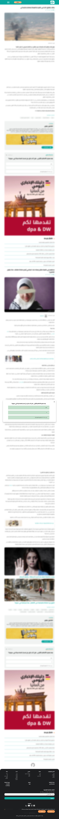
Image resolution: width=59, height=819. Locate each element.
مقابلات (16, 778)
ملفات (17, 775)
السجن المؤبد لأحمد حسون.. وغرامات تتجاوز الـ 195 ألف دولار (42, 261)
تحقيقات (32, 609)
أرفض (42, 811)
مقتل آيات (21, 382)
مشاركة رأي (52, 784)
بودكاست (8, 785)
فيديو (17, 776)
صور (29, 784)
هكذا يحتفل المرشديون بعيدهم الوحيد (47, 242)
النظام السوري (38, 117)
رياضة (7, 773)
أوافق (51, 811)
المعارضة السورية (46, 117)
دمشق (37, 609)
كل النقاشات (9, 155)
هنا (36, 111)
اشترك (52, 798)
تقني (29, 775)
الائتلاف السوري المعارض (25, 117)
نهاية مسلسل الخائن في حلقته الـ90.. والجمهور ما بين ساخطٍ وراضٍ (41, 254)
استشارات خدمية (27, 773)
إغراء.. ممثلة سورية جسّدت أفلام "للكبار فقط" (45, 257)
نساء (40, 775)
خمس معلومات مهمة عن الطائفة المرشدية (45, 250)
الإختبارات (8, 784)
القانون (10, 609)
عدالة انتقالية (52, 782)
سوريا (52, 117)
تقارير (54, 773)
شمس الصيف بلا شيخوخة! (49, 265)
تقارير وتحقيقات (51, 771)
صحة (40, 771)
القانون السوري (40, 612)
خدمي (29, 771)
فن (7, 775)
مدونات (53, 777)
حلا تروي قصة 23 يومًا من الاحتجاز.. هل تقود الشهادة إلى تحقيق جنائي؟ (40, 246)
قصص (54, 776)
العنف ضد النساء (23, 612)
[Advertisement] (29, 73)
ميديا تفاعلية (7, 782)
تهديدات (20, 609)
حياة (7, 771)
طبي (40, 773)
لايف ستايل (39, 776)
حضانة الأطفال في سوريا (49, 612)
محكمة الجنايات (44, 609)
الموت (15, 609)
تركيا (32, 117)
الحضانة (10, 485)
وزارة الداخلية (26, 609)
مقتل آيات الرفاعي (32, 612)
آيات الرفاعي (51, 609)
